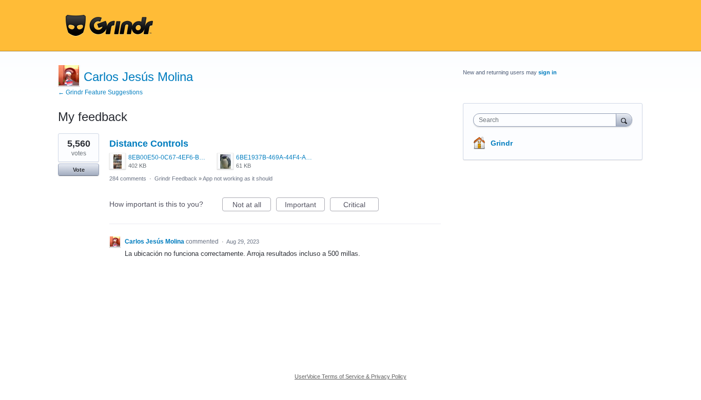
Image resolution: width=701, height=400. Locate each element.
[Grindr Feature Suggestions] (109, 25)
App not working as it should (237, 178)
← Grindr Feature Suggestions (100, 92)
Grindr (502, 143)
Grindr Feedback (175, 178)
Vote (79, 170)
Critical (361, 206)
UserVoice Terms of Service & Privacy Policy (350, 376)
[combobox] (547, 120)
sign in (547, 72)
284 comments (127, 178)
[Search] (624, 119)
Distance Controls (148, 143)
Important (305, 206)
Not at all (251, 206)
